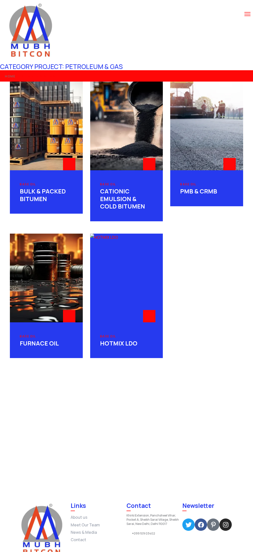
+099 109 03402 (143, 533)
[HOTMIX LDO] (126, 278)
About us (79, 517)
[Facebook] (201, 524)
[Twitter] (188, 524)
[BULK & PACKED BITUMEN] (46, 126)
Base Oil (28, 184)
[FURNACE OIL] (46, 278)
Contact (78, 539)
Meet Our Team (85, 525)
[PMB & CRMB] (206, 126)
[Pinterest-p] (213, 524)
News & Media (84, 532)
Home (10, 76)
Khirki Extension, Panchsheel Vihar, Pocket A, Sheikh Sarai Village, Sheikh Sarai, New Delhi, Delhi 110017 (152, 520)
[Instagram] (225, 524)
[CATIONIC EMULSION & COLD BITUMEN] (126, 126)
